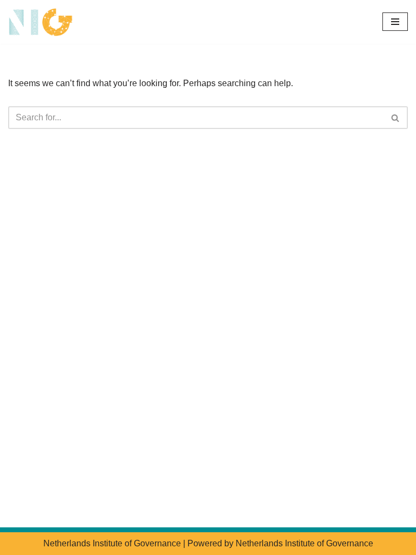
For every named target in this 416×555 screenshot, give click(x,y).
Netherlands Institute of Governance (112, 543)
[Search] (396, 117)
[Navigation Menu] (395, 21)
